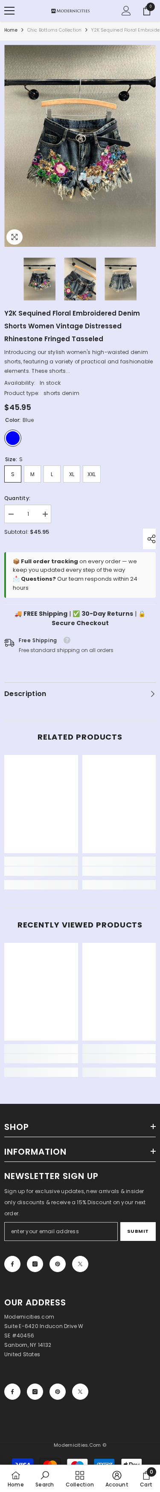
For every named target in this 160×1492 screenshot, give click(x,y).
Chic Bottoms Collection (54, 30)
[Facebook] (12, 1264)
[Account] (126, 10)
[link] (41, 871)
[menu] (9, 11)
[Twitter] (80, 1264)
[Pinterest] (57, 1264)
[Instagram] (35, 1264)
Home (10, 30)
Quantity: (17, 498)
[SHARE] (149, 539)
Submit (138, 1231)
